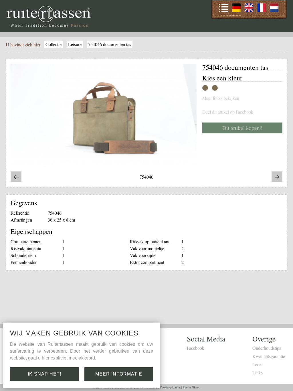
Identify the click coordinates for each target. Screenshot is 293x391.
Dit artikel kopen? (242, 127)
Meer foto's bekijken (220, 98)
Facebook (195, 348)
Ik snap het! (44, 374)
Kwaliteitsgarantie (268, 356)
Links (257, 373)
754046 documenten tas (109, 44)
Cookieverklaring (170, 387)
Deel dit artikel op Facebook (227, 112)
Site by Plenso (191, 387)
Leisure (75, 44)
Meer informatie (118, 374)
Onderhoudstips (266, 348)
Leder (257, 364)
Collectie (53, 44)
